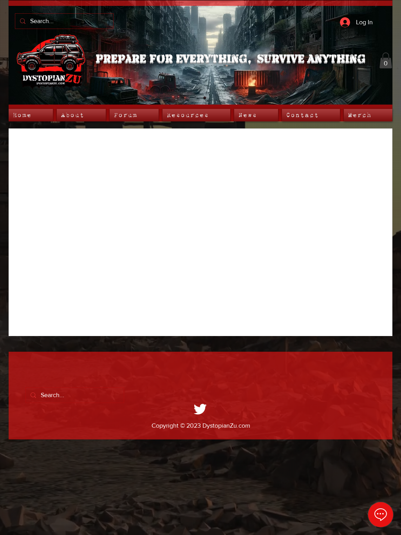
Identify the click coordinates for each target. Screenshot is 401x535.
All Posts (28, 144)
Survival (258, 144)
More (328, 144)
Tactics (221, 144)
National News (124, 144)
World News (72, 144)
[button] (385, 60)
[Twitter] (200, 408)
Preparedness (178, 144)
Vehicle (294, 144)
